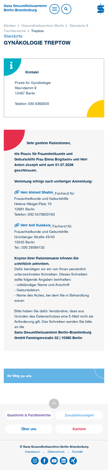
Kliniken (10, 26)
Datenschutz (56, 451)
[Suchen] (66, 9)
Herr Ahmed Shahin (37, 192)
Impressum (32, 451)
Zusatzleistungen (79, 415)
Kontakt (77, 451)
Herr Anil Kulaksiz (35, 225)
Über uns (28, 429)
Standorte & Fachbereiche (29, 415)
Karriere (79, 429)
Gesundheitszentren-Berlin (42, 26)
